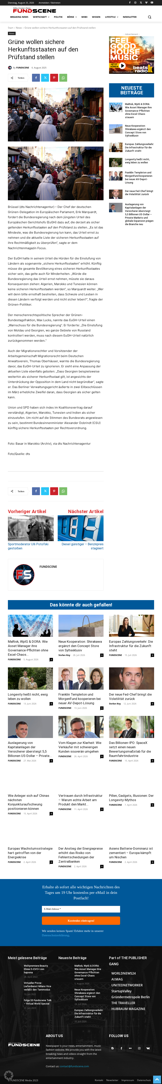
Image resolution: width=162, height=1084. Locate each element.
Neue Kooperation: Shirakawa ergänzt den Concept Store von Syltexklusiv (80, 646)
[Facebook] (130, 3)
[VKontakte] (148, 1048)
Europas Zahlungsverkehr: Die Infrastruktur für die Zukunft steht (139, 147)
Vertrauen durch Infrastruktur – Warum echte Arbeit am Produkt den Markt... (80, 800)
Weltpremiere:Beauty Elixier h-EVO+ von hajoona (36, 969)
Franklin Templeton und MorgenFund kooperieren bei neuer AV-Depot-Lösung (79, 698)
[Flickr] (130, 1048)
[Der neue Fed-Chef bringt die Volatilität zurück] (115, 194)
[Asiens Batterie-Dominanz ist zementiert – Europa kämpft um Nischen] (131, 832)
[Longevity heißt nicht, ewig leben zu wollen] (115, 162)
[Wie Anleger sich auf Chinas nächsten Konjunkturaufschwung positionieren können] (30, 780)
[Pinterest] (54, 78)
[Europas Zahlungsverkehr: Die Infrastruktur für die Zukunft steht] (115, 147)
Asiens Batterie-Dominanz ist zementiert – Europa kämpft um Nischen (131, 852)
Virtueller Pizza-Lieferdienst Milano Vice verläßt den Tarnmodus (37, 986)
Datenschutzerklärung (55, 935)
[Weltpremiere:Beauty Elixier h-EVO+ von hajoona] (14, 969)
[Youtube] (152, 3)
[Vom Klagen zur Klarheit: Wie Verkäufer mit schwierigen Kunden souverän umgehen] (81, 727)
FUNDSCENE (22, 67)
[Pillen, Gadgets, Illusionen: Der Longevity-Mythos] (131, 780)
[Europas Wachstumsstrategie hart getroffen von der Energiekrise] (30, 832)
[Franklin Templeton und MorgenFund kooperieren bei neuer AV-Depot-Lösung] (115, 176)
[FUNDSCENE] (10, 68)
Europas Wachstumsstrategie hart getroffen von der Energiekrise (30, 852)
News (19, 27)
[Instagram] (135, 3)
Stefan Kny (64, 655)
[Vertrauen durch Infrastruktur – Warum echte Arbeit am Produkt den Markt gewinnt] (81, 780)
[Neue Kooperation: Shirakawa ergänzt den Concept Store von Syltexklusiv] (115, 129)
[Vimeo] (146, 3)
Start (10, 27)
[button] (149, 17)
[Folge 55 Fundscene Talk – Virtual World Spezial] (14, 1003)
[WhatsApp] (63, 78)
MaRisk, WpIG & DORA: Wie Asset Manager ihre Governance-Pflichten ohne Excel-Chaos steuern (138, 111)
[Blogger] (112, 1048)
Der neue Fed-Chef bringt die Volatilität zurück (139, 193)
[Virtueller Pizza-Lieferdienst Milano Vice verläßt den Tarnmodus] (14, 986)
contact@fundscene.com (74, 1066)
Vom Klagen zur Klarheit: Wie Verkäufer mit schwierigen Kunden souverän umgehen (79, 747)
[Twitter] (141, 3)
